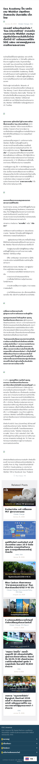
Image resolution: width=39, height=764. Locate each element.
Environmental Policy (25, 590)
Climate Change (23, 24)
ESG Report (25, 625)
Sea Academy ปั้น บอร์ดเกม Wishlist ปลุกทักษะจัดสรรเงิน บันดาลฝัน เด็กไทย (17, 13)
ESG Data (19, 592)
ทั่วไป (31, 24)
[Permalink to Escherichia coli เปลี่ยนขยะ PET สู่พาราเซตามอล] (19, 497)
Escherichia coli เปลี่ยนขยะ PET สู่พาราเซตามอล (18, 510)
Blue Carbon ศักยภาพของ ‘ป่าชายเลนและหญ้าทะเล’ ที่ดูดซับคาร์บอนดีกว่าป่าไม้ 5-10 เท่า (19, 585)
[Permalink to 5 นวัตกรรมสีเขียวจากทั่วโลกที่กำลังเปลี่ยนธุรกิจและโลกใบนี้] (19, 608)
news (17, 555)
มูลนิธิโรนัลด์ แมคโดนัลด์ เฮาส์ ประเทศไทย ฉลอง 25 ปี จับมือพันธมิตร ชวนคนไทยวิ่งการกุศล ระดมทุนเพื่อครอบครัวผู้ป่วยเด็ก (19, 547)
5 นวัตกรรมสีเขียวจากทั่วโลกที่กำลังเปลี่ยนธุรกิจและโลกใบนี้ (19, 621)
